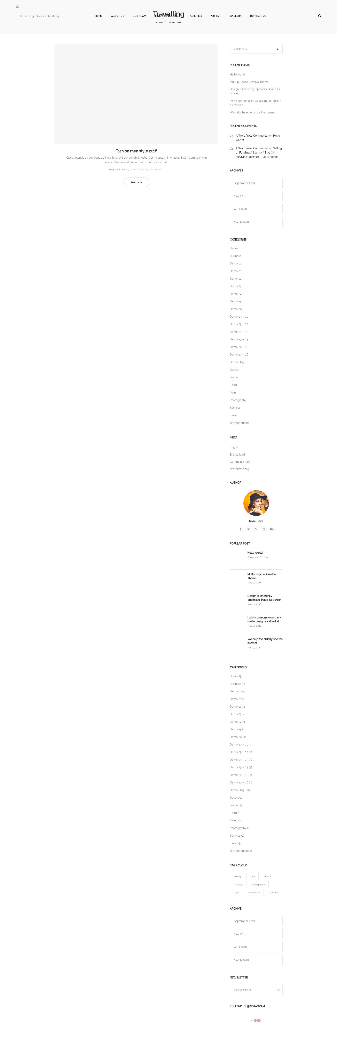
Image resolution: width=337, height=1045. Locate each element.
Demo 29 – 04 (239, 339)
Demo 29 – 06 (239, 354)
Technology (254, 892)
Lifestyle (238, 884)
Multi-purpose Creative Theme (249, 81)
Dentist (234, 369)
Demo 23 (236, 286)
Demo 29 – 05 (239, 347)
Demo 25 (235, 301)
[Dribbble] (264, 529)
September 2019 (244, 183)
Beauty (237, 876)
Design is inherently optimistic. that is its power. (264, 597)
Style (236, 892)
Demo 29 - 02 (146, 169)
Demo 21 (235, 271)
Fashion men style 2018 (136, 151)
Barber (234, 248)
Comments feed (240, 461)
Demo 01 (235, 263)
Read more (136, 182)
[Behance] (272, 529)
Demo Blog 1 (238, 362)
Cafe (252, 876)
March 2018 (241, 222)
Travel (234, 415)
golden (114, 169)
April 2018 (240, 209)
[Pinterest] (256, 529)
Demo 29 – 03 (239, 331)
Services (235, 407)
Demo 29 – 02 (239, 324)
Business (235, 255)
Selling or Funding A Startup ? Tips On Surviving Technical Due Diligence (259, 153)
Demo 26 (236, 309)
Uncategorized (239, 422)
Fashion (158, 169)
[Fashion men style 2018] (136, 94)
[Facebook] (241, 529)
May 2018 (240, 196)
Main (233, 392)
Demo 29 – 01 (239, 316)
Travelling (273, 892)
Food (233, 384)
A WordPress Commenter (252, 135)
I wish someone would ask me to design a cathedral (264, 619)
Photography (238, 400)
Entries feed (237, 454)
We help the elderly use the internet (252, 112)
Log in (234, 447)
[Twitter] (248, 529)
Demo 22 (236, 278)
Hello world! (238, 74)
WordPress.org (239, 469)
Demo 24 (236, 293)
